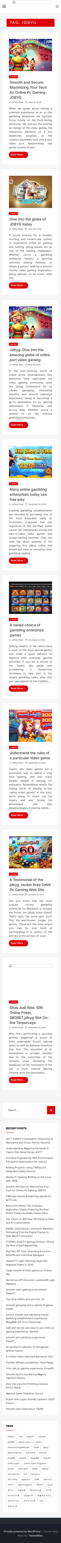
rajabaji (45, 1468)
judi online (30, 1452)
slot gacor (35, 1474)
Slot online (12, 1479)
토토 (41, 1501)
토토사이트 (12, 1506)
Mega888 (34, 1458)
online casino (14, 1463)
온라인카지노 (13, 1501)
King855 (11, 1458)
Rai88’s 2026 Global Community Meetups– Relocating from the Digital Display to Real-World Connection (30, 1232)
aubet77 (30, 1436)
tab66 (36, 1479)
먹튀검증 (22, 1490)
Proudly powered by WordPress (22, 1531)
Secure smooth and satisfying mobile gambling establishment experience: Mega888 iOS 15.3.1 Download (27, 1318)
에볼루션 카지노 (45, 1495)
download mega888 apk (18, 1447)
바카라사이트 (13, 1495)
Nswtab (46, 1458)
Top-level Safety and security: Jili (25, 1299)
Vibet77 (39, 1485)
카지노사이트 (29, 1501)
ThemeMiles (35, 1535)
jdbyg (45, 1447)
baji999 (11, 1442)
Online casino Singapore (35, 1463)
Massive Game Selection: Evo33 (24, 1393)
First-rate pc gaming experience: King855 (30, 1368)
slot (25, 1474)
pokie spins (23, 1468)
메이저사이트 (35, 1490)
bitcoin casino (25, 1442)
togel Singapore (25, 1485)
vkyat (50, 1485)
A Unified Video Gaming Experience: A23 (29, 1356)
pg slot (11, 1468)
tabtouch (47, 1479)
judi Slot (43, 1452)
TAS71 (11, 1485)
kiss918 (22, 1458)
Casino (38, 1442)
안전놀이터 (28, 1495)
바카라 (49, 1490)
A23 (21, 1436)
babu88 (42, 1436)
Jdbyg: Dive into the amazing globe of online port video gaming (30, 355)
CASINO (13, 77)
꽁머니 (11, 1490)
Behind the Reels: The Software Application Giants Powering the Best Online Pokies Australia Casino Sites (27, 1209)
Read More (17, 155)
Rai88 (35, 1468)
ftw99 (36, 1447)
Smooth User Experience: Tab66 (24, 1408)
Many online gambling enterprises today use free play (28, 494)
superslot (25, 1479)
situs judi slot (13, 1474)
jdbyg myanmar (15, 1452)
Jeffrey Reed (17, 102)
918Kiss (11, 1436)
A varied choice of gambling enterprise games (27, 630)
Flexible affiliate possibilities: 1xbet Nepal (29, 1362)
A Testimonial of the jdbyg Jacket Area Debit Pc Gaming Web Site (30, 885)
